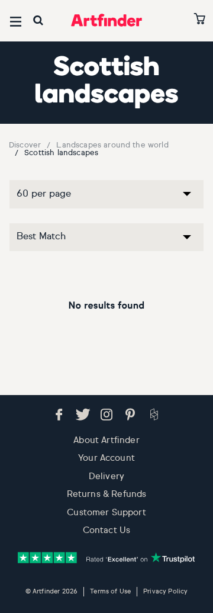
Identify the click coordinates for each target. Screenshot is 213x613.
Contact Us (107, 530)
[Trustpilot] (106, 557)
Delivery (106, 476)
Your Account (106, 458)
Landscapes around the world (112, 145)
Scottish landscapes (61, 153)
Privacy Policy (165, 591)
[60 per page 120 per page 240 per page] (106, 201)
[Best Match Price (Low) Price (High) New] (106, 244)
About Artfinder (106, 440)
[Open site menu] (15, 21)
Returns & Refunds (107, 494)
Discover (25, 145)
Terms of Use (110, 591)
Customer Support (106, 512)
